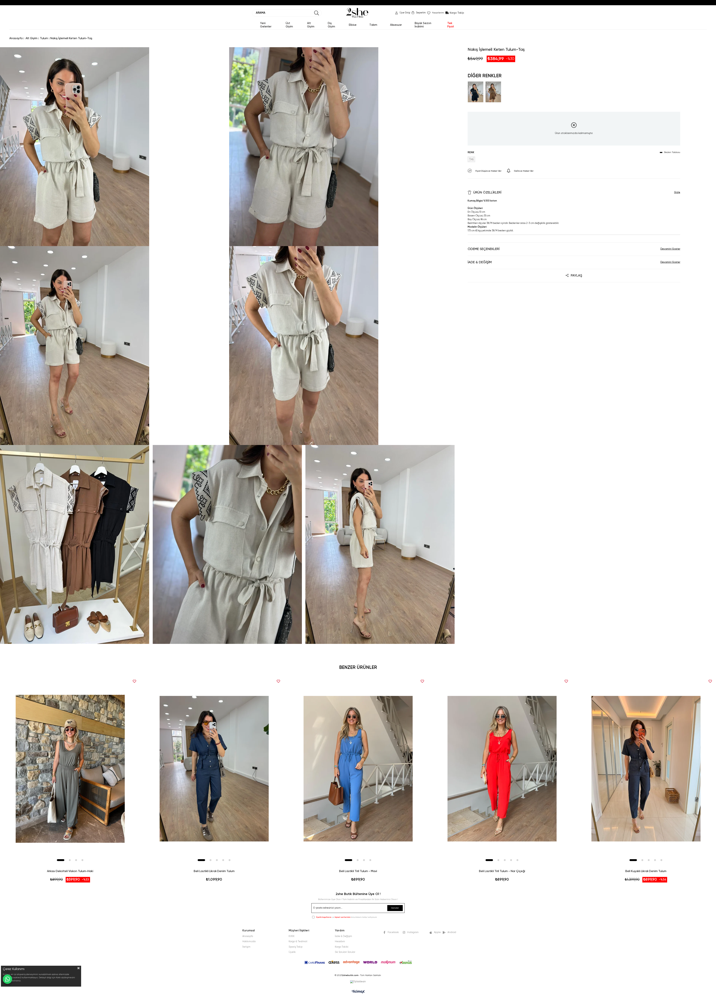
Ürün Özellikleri (487, 192)
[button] (61, 860)
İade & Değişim (480, 262)
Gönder (395, 908)
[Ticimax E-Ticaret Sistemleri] (358, 992)
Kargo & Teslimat (298, 941)
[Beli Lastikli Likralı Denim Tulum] (214, 768)
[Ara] (316, 13)
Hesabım (340, 941)
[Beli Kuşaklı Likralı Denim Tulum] (646, 768)
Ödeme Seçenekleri (484, 249)
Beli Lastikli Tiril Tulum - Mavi (358, 871)
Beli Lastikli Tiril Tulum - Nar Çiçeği (502, 871)
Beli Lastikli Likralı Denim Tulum (214, 871)
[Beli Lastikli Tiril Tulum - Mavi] (358, 768)
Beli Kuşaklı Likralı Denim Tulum (645, 871)
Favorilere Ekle (134, 681)
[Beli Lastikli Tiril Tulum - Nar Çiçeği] (502, 768)
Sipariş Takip (295, 947)
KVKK (292, 936)
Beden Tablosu (672, 152)
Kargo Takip (457, 13)
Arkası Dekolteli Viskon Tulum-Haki (70, 871)
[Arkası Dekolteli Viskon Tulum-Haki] (70, 768)
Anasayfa (247, 936)
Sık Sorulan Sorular (345, 952)
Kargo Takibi (341, 947)
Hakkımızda (249, 941)
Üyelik (292, 952)
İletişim (246, 947)
